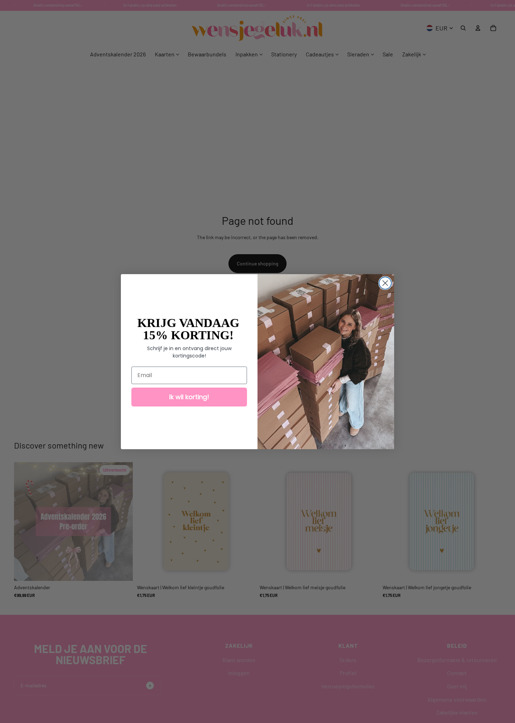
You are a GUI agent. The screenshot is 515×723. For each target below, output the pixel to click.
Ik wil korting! (189, 396)
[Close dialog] (385, 283)
